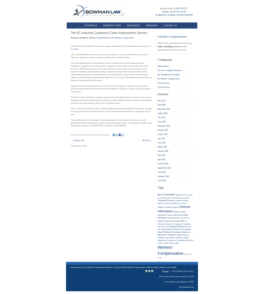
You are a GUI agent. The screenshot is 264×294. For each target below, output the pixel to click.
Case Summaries (176, 198)
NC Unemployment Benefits (169, 75)
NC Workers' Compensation (123, 38)
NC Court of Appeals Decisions (170, 70)
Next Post (147, 140)
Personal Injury (164, 83)
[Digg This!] (123, 135)
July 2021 (161, 138)
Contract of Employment (172, 203)
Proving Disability (185, 229)
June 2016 (162, 172)
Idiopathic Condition (179, 212)
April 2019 (162, 160)
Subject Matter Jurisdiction (174, 237)
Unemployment (171, 240)
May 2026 (161, 101)
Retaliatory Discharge (171, 232)
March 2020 (162, 147)
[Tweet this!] (113, 135)
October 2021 (163, 130)
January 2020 (163, 151)
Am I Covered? (166, 194)
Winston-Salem (174, 243)
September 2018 (164, 168)
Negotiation (187, 224)
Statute (179, 235)
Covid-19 (184, 203)
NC (182, 221)
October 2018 (163, 164)
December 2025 (164, 109)
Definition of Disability (165, 207)
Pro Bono (175, 229)
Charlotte (186, 198)
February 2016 (163, 176)
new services (162, 226)
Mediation (177, 221)
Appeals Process (181, 195)
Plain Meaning (166, 229)
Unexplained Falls (183, 240)
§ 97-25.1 (187, 254)
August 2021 (163, 134)
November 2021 (164, 126)
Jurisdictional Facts (173, 218)
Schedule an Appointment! (172, 36)
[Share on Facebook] (120, 135)
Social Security (164, 87)
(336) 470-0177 (181, 8)
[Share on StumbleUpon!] (117, 135)
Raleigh (160, 232)
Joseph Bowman (102, 38)
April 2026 (162, 105)
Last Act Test (185, 218)
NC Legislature (178, 224)
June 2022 (162, 122)
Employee (175, 207)
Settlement (172, 235)
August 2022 (163, 113)
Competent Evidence (166, 200)
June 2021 (162, 143)
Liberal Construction (165, 221)
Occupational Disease (176, 226)
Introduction (162, 218)
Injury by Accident (181, 215)
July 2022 (161, 117)
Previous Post (77, 140)
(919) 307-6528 (178, 11)
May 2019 (161, 155)
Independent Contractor (165, 215)
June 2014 (162, 180)
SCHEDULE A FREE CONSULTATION (174, 15)
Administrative (163, 66)
